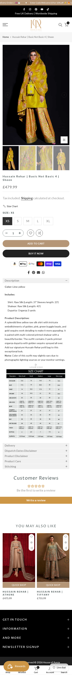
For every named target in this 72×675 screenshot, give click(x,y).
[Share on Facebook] (28, 272)
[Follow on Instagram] (30, 9)
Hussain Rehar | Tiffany (50, 593)
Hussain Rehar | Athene (15, 593)
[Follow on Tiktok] (48, 9)
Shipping (27, 198)
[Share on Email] (38, 272)
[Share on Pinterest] (33, 272)
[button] (10, 206)
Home (6, 37)
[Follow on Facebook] (24, 9)
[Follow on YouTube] (42, 9)
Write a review (36, 500)
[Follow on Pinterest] (36, 9)
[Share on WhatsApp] (43, 272)
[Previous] (7, 95)
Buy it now (36, 253)
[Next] (64, 95)
